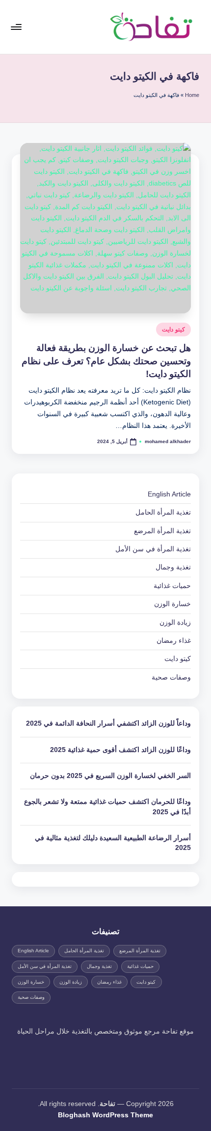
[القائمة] (17, 26)
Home (192, 95)
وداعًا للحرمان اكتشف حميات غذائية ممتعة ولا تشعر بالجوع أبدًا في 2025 (107, 806)
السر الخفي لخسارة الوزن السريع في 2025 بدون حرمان (110, 775)
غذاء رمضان (174, 640)
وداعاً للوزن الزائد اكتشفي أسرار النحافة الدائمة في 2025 (108, 723)
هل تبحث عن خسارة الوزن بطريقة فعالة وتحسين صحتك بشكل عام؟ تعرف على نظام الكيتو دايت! (106, 361)
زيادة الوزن (175, 622)
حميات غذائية (172, 585)
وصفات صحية (171, 677)
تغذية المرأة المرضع (162, 531)
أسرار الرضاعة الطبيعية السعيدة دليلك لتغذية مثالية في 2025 (113, 842)
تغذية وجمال (173, 567)
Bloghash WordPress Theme (105, 1115)
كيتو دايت (173, 329)
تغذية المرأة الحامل (163, 512)
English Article (169, 494)
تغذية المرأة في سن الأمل (153, 549)
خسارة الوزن (172, 604)
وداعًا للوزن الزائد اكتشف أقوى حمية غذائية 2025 (120, 750)
